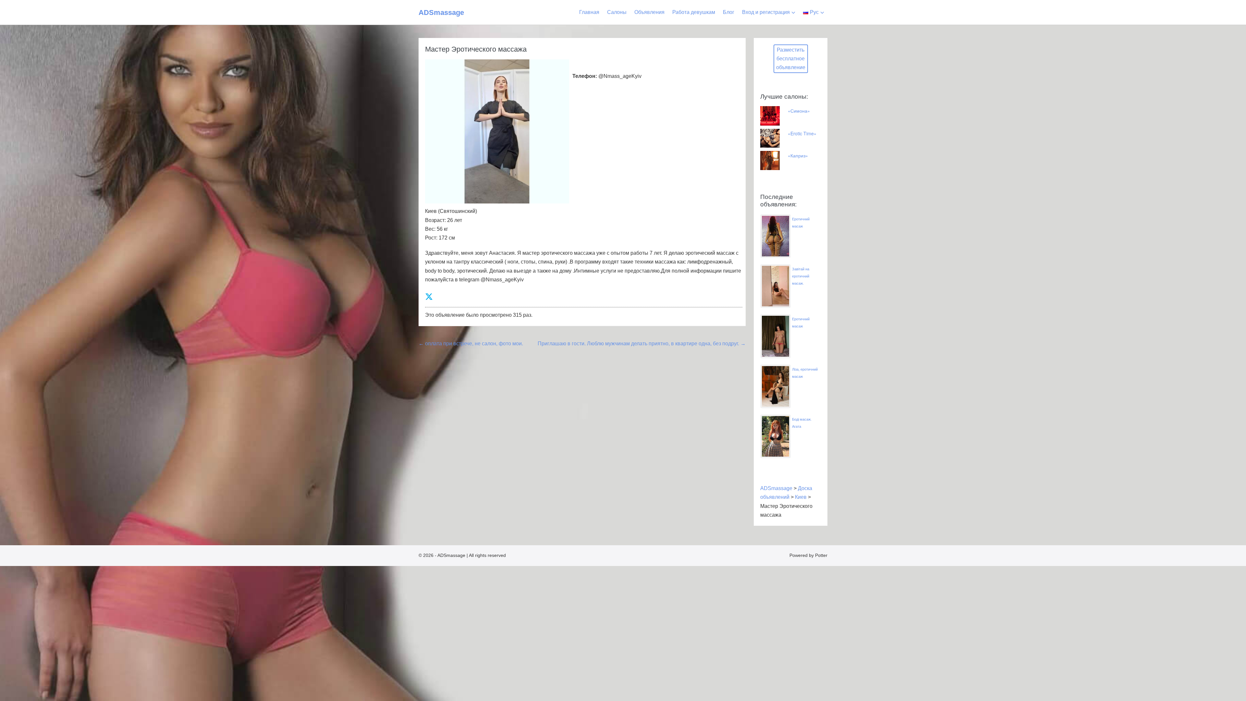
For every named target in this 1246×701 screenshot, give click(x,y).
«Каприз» (798, 155)
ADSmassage (441, 12)
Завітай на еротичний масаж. (800, 276)
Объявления (649, 12)
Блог (728, 12)
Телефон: (584, 76)
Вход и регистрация (766, 12)
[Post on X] (429, 296)
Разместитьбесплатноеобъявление (790, 58)
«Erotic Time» (802, 133)
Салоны (617, 12)
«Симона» (799, 110)
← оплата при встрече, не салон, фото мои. (471, 343)
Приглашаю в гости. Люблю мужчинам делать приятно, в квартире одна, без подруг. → (642, 343)
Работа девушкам (693, 12)
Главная (589, 12)
